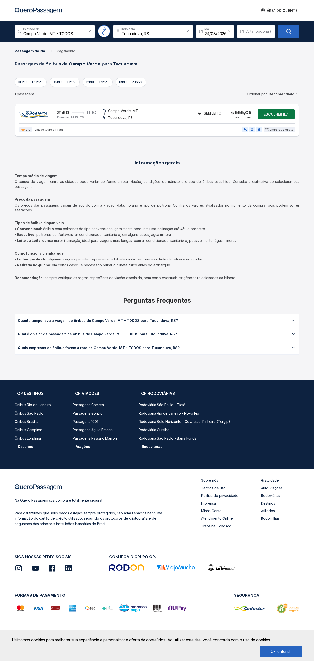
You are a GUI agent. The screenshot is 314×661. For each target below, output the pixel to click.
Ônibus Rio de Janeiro (33, 405)
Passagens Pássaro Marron (95, 438)
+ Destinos (24, 446)
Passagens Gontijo (88, 413)
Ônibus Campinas (29, 430)
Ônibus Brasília (26, 421)
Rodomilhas (270, 518)
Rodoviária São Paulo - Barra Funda (167, 438)
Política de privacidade (219, 495)
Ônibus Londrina (28, 438)
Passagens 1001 (85, 421)
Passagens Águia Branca (93, 430)
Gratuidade (270, 480)
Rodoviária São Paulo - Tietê (162, 405)
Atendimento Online (217, 518)
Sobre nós (209, 480)
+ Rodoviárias (150, 446)
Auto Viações (272, 488)
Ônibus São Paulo (29, 413)
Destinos (268, 503)
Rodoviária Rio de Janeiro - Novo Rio (169, 413)
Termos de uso (213, 488)
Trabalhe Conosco (216, 526)
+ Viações (81, 446)
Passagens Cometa (88, 405)
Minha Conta (211, 511)
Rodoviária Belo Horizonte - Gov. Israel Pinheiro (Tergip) (184, 421)
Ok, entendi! (281, 651)
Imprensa (208, 503)
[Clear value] (229, 31)
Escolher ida (276, 114)
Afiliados (268, 511)
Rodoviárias (270, 495)
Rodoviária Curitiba (154, 430)
